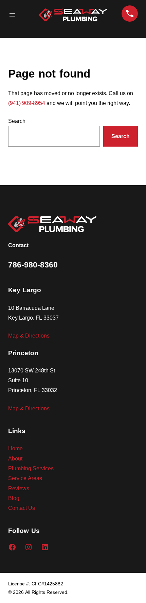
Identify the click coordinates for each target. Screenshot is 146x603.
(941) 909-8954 (26, 103)
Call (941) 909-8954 (130, 13)
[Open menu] (12, 15)
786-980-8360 (33, 265)
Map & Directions (29, 335)
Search (16, 121)
